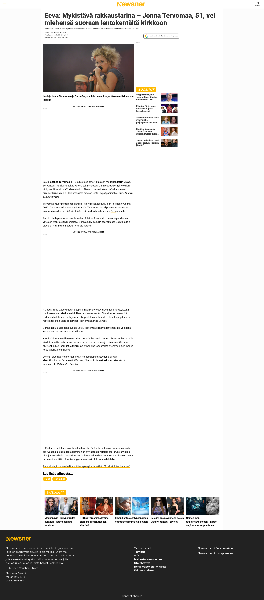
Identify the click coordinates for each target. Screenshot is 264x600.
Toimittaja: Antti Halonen (55, 32)
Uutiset (56, 29)
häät (47, 478)
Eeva (113, 211)
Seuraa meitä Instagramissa (215, 553)
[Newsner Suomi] (131, 4)
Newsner (48, 29)
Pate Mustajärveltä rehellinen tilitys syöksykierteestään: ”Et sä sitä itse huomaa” (86, 466)
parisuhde (59, 478)
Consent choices (132, 596)
